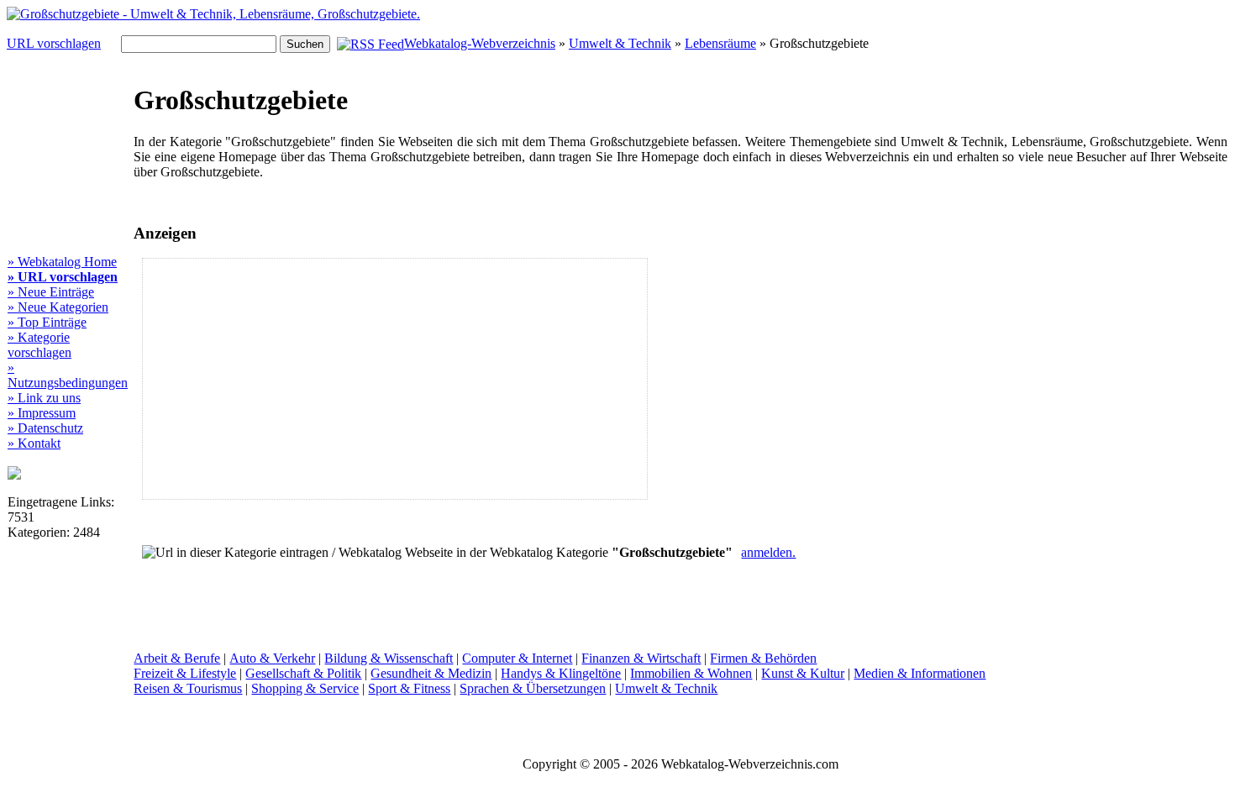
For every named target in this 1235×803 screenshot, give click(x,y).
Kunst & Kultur (802, 673)
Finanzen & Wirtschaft (641, 658)
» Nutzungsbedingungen (68, 375)
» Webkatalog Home (62, 262)
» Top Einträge (47, 322)
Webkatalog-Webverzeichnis (479, 43)
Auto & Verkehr (272, 658)
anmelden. (768, 552)
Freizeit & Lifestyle (185, 673)
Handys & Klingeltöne (561, 673)
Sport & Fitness (409, 688)
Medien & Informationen (919, 673)
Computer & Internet (517, 658)
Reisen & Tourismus (188, 688)
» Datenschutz (45, 428)
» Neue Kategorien (58, 307)
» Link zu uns (44, 398)
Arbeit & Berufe (177, 658)
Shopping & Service (305, 688)
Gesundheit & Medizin (430, 673)
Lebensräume (720, 43)
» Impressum (42, 413)
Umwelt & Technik (620, 43)
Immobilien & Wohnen (691, 673)
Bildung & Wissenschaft (388, 658)
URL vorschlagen (54, 43)
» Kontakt (34, 443)
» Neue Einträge (51, 292)
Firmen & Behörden (763, 658)
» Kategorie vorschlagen (39, 345)
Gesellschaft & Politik (303, 673)
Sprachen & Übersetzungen (533, 688)
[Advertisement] (286, 378)
